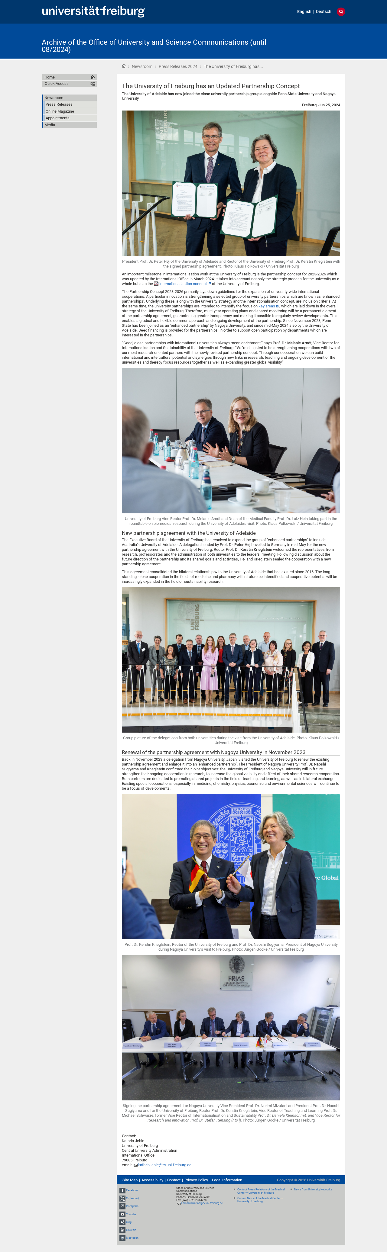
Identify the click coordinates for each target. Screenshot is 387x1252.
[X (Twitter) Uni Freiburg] (122, 1198)
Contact (173, 1180)
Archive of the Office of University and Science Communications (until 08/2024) (154, 46)
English (304, 11)
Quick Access (57, 83)
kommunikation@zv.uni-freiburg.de (202, 1203)
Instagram (132, 1206)
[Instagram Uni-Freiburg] (122, 1206)
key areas (267, 306)
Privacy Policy (196, 1180)
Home (123, 66)
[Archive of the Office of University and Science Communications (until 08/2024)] (315, 40)
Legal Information (227, 1180)
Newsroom (142, 66)
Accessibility (152, 1180)
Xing (129, 1222)
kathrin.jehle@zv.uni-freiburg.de (164, 1165)
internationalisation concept (183, 283)
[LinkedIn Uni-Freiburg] (122, 1229)
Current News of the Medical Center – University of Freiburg (260, 1200)
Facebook (132, 1190)
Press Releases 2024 (178, 66)
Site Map (130, 1180)
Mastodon (132, 1237)
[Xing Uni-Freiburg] (122, 1222)
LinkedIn (131, 1229)
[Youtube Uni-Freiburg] (122, 1214)
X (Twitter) (132, 1198)
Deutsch (323, 11)
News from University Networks (313, 1189)
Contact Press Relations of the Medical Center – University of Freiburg (261, 1191)
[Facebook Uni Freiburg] (122, 1190)
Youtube (131, 1214)
